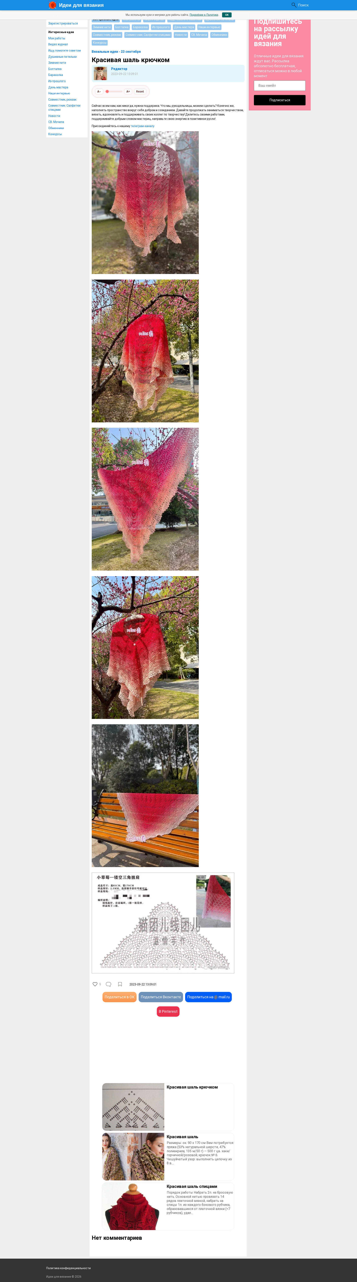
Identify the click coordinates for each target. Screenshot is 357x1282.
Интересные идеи (61, 32)
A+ (128, 91)
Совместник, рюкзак (62, 99)
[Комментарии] (109, 984)
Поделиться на (208, 997)
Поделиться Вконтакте (161, 997)
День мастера (58, 87)
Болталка (55, 69)
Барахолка (55, 75)
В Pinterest (168, 1011)
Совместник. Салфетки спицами (64, 107)
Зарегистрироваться (63, 23)
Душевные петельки (62, 56)
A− (99, 91)
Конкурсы (55, 134)
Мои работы (56, 38)
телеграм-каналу (142, 126)
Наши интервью (59, 93)
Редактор (119, 69)
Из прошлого (57, 81)
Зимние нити (57, 62)
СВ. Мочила (56, 122)
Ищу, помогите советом (64, 50)
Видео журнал (58, 44)
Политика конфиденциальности (68, 1268)
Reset (140, 91)
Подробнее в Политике (204, 14)
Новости (54, 116)
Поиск (303, 5)
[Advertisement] (130, 1056)
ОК (226, 14)
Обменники (56, 128)
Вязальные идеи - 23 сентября (116, 52)
